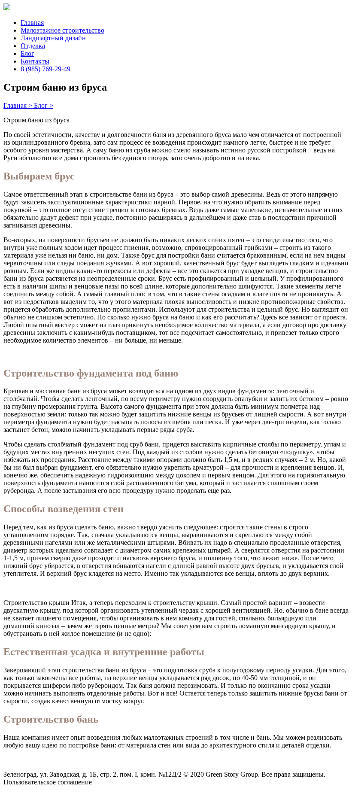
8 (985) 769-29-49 (45, 69)
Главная (32, 22)
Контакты (35, 61)
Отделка (33, 45)
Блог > (43, 105)
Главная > (18, 105)
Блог (27, 53)
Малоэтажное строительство (62, 30)
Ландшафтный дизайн (53, 38)
